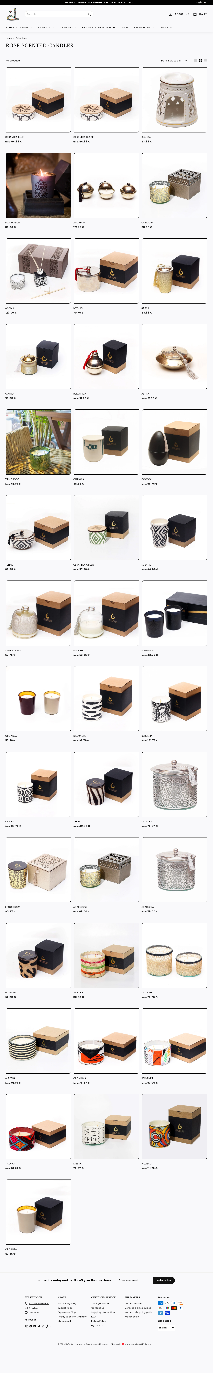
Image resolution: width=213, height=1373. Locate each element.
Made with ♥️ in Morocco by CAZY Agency (132, 1344)
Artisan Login (132, 1316)
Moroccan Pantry (136, 27)
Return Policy (98, 1321)
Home (9, 38)
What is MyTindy (67, 1303)
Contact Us (97, 1307)
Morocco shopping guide (139, 1312)
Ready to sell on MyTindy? (72, 1316)
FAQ (93, 1316)
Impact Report (66, 1307)
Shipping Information (103, 1312)
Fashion (45, 27)
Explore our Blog (67, 1312)
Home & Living (18, 27)
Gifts (165, 27)
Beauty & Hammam (97, 27)
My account (64, 1321)
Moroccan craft (133, 1303)
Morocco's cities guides (138, 1307)
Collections (21, 38)
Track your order (100, 1303)
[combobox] (59, 14)
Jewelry (67, 27)
